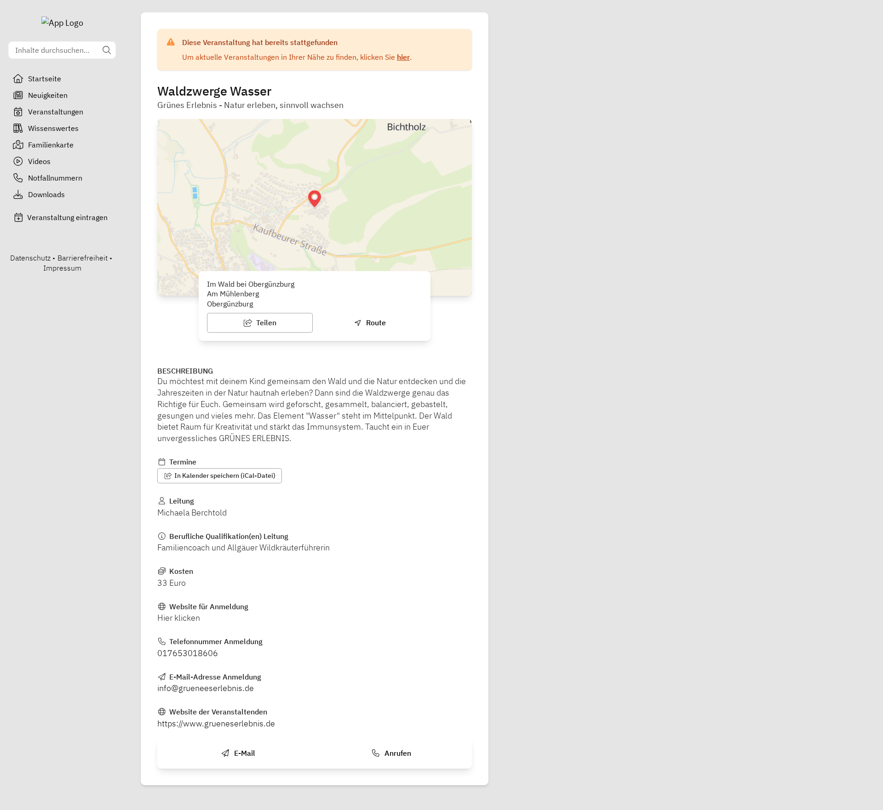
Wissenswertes (53, 128)
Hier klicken (178, 617)
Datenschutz (30, 257)
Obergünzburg (230, 303)
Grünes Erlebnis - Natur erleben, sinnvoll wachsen (250, 105)
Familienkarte (51, 144)
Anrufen (397, 753)
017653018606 (187, 653)
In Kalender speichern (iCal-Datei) (224, 475)
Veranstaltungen (55, 111)
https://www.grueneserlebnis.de (216, 723)
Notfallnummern (55, 177)
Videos (39, 161)
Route (375, 322)
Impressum (62, 267)
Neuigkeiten (48, 95)
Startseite (44, 78)
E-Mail (243, 753)
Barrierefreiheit (82, 257)
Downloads (46, 194)
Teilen (265, 322)
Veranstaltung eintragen (67, 217)
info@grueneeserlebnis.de (205, 688)
